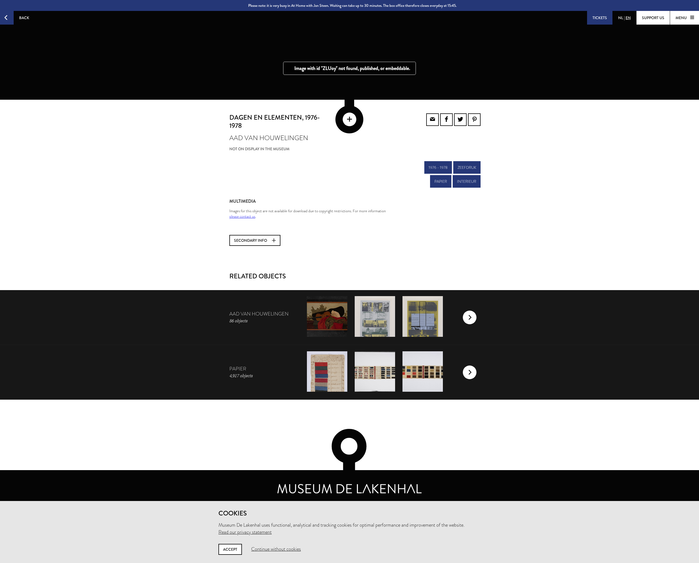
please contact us (242, 216)
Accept (230, 549)
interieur (466, 181)
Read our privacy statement (245, 532)
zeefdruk (467, 167)
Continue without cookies (276, 549)
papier (440, 181)
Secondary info (251, 240)
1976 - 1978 (438, 167)
